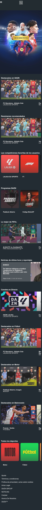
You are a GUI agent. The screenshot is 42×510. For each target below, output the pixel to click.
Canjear (4, 495)
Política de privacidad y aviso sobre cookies (17, 482)
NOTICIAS (5, 492)
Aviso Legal (6, 485)
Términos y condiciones (10, 479)
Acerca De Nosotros (9, 498)
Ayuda (4, 475)
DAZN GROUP (7, 488)
